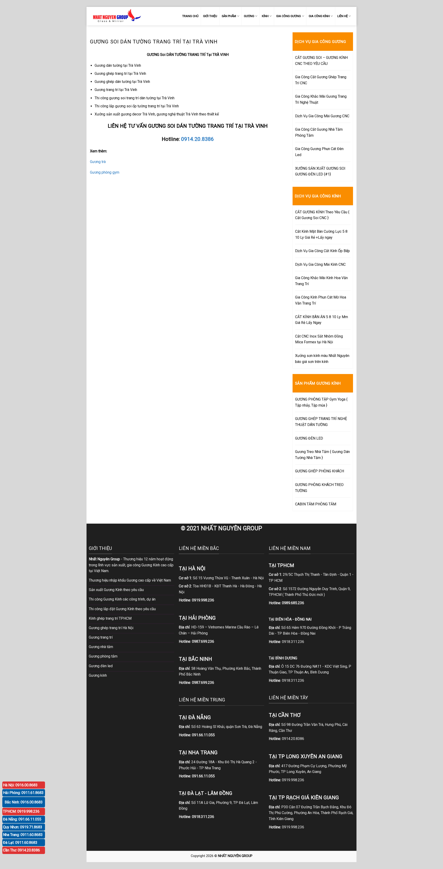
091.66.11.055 (203, 735)
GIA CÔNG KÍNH (319, 16)
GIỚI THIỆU (210, 16)
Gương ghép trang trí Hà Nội (111, 628)
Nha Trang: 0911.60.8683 (23, 835)
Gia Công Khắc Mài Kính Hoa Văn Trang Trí (321, 281)
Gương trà (98, 162)
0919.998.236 (293, 780)
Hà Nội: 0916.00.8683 (20, 785)
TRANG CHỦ (190, 16)
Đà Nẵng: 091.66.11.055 (22, 819)
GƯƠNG (249, 16)
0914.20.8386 (197, 139)
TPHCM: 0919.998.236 (21, 811)
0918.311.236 (293, 642)
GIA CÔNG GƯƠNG (288, 16)
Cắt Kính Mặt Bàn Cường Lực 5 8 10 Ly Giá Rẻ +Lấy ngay (321, 234)
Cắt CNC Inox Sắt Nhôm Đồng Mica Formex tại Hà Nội (319, 339)
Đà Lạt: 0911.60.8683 (20, 842)
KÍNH (265, 16)
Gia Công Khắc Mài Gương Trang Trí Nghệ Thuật (321, 99)
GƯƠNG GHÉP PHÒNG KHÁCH (319, 471)
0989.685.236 (293, 603)
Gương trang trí (101, 637)
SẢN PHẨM (229, 16)
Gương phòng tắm (103, 656)
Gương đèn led (101, 666)
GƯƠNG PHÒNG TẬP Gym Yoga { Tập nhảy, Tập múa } (321, 402)
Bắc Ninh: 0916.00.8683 (24, 802)
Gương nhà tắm (101, 647)
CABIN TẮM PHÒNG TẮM (315, 504)
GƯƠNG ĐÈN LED (309, 438)
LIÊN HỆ (342, 16)
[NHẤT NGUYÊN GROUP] (116, 16)
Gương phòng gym (104, 172)
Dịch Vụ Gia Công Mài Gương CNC (322, 116)
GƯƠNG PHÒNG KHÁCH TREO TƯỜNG (319, 488)
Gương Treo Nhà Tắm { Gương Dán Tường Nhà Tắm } (322, 455)
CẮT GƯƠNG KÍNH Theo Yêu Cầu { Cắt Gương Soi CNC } (322, 215)
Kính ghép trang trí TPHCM (110, 618)
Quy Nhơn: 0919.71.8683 (22, 827)
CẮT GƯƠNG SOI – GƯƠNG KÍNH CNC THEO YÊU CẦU (321, 60)
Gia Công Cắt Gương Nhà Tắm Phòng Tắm (319, 132)
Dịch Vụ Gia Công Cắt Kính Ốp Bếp (322, 251)
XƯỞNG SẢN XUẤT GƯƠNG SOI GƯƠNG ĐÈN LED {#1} (320, 171)
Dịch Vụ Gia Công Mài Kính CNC (320, 264)
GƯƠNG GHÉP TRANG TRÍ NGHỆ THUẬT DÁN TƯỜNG (321, 421)
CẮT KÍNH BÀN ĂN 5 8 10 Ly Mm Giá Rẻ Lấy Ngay (321, 320)
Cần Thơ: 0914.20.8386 (21, 850)
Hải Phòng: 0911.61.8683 (23, 793)
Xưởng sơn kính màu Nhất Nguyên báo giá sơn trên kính (322, 358)
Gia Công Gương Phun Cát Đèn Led (319, 152)
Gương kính (98, 675)
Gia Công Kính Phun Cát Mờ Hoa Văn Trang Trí (320, 300)
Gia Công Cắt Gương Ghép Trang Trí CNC (320, 80)
